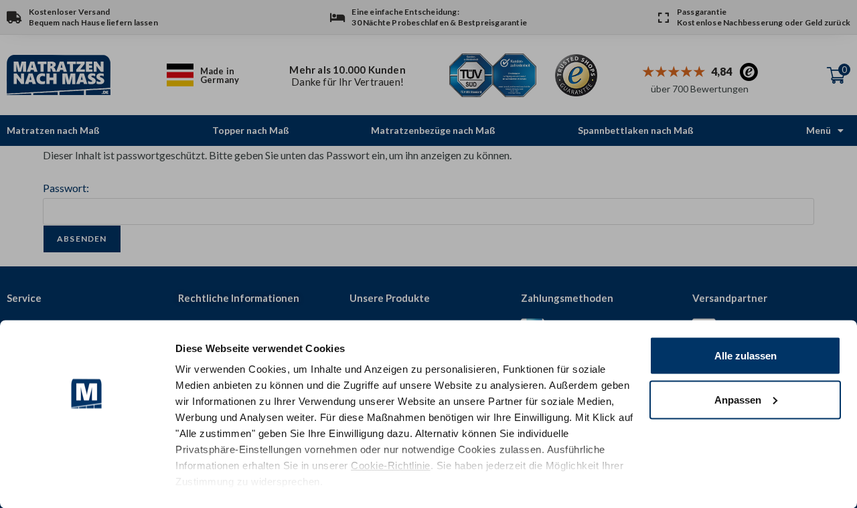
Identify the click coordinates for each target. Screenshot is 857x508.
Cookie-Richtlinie (391, 465)
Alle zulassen (745, 355)
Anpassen (737, 399)
